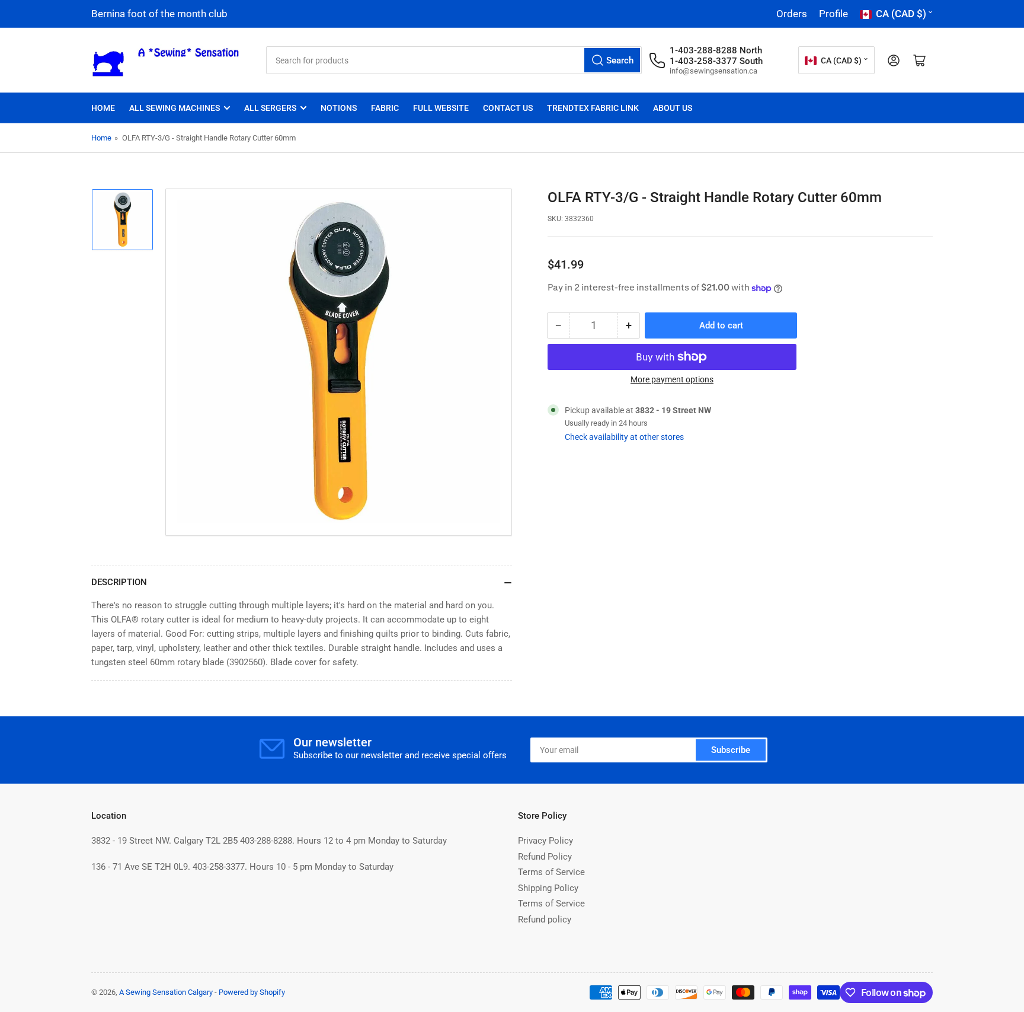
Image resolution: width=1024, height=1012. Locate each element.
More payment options (672, 379)
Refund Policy (545, 856)
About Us (672, 108)
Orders (791, 14)
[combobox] (454, 60)
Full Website (441, 108)
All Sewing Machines (174, 108)
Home (103, 108)
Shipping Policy (548, 888)
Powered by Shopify (252, 992)
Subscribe (730, 750)
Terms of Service (551, 872)
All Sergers (270, 108)
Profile (833, 14)
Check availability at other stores (624, 437)
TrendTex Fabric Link (593, 108)
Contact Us (508, 108)
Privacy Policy (545, 840)
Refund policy (544, 919)
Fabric (385, 108)
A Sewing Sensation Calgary (166, 992)
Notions (339, 108)
